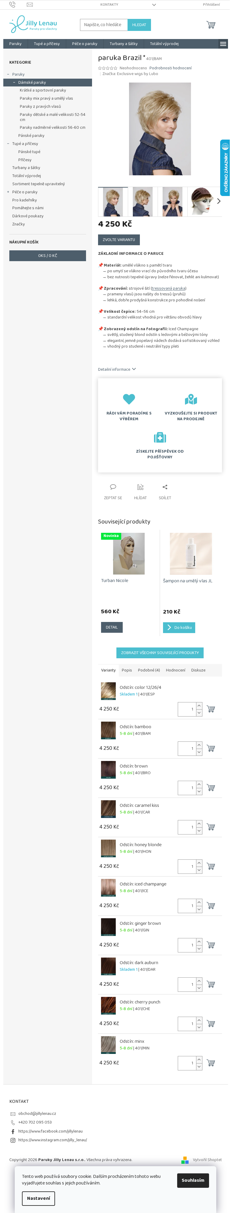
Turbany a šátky (26, 167)
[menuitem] (15, 44)
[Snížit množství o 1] (199, 712)
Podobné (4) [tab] (149, 670)
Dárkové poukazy (28, 216)
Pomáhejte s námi (28, 208)
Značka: (130, 74)
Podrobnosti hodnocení (170, 68)
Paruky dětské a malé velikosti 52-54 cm (52, 117)
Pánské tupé (29, 152)
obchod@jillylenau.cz (37, 1113)
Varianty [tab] (108, 670)
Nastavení (38, 1198)
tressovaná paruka (168, 288)
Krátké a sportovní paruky (43, 90)
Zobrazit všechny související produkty (160, 653)
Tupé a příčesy (25, 143)
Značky (18, 224)
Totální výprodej (26, 176)
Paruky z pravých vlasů (40, 106)
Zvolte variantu (119, 240)
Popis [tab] (127, 670)
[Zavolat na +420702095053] (18, 5)
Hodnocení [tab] (175, 670)
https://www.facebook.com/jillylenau (50, 1131)
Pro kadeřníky (24, 200)
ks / (47, 255)
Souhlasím (193, 1180)
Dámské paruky (32, 82)
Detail (112, 627)
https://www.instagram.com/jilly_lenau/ (52, 1140)
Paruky (18, 74)
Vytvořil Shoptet (207, 1160)
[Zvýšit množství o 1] (199, 705)
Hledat (139, 25)
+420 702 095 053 (35, 1122)
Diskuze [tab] (198, 670)
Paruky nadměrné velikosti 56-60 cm (52, 127)
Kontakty (109, 5)
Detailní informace (114, 369)
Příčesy (25, 160)
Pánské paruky (31, 135)
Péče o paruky (25, 192)
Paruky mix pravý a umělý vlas (46, 98)
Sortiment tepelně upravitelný (38, 184)
